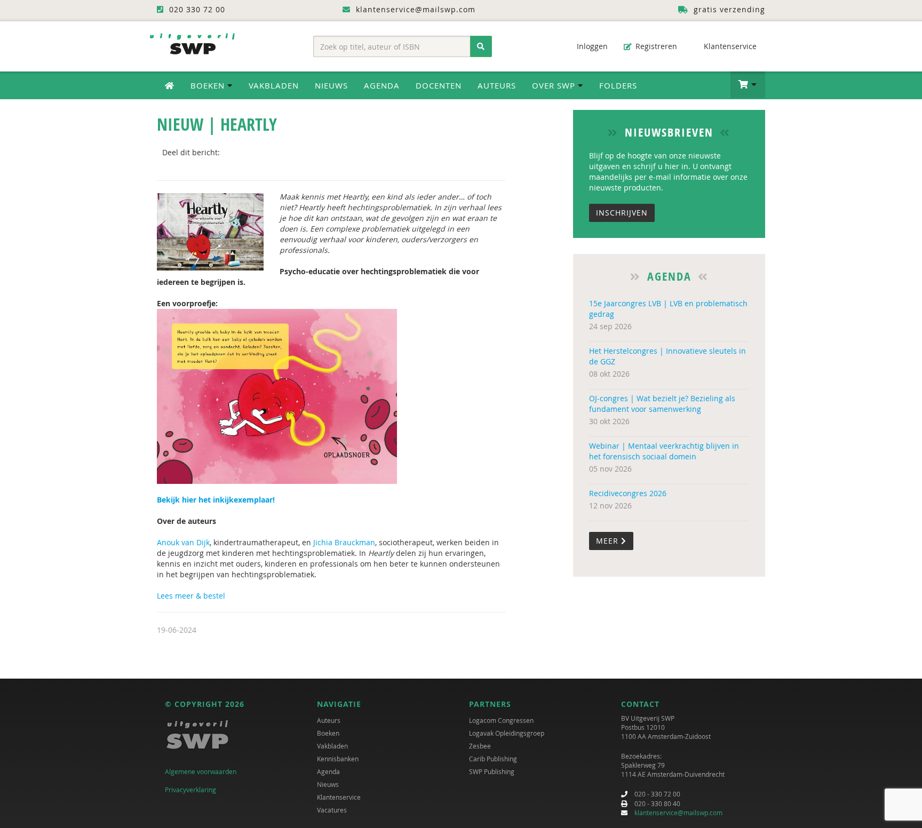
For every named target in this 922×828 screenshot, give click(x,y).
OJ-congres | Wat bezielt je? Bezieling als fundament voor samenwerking (662, 403)
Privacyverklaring (190, 789)
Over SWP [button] (555, 85)
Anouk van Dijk (183, 542)
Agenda (382, 85)
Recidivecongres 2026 (627, 493)
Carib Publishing (493, 758)
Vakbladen (274, 85)
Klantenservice (729, 46)
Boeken (328, 733)
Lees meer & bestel (191, 596)
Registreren (655, 46)
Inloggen (591, 46)
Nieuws (331, 85)
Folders (618, 85)
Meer (608, 541)
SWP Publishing (491, 771)
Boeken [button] (208, 85)
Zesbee (480, 746)
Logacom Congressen (501, 720)
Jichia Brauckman (344, 542)
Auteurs (497, 85)
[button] (747, 84)
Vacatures (332, 810)
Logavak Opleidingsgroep (506, 733)
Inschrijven (622, 213)
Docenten (439, 85)
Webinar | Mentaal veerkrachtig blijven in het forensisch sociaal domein (664, 451)
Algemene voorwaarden (200, 771)
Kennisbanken (338, 758)
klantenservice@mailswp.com (678, 812)
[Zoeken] (481, 46)
